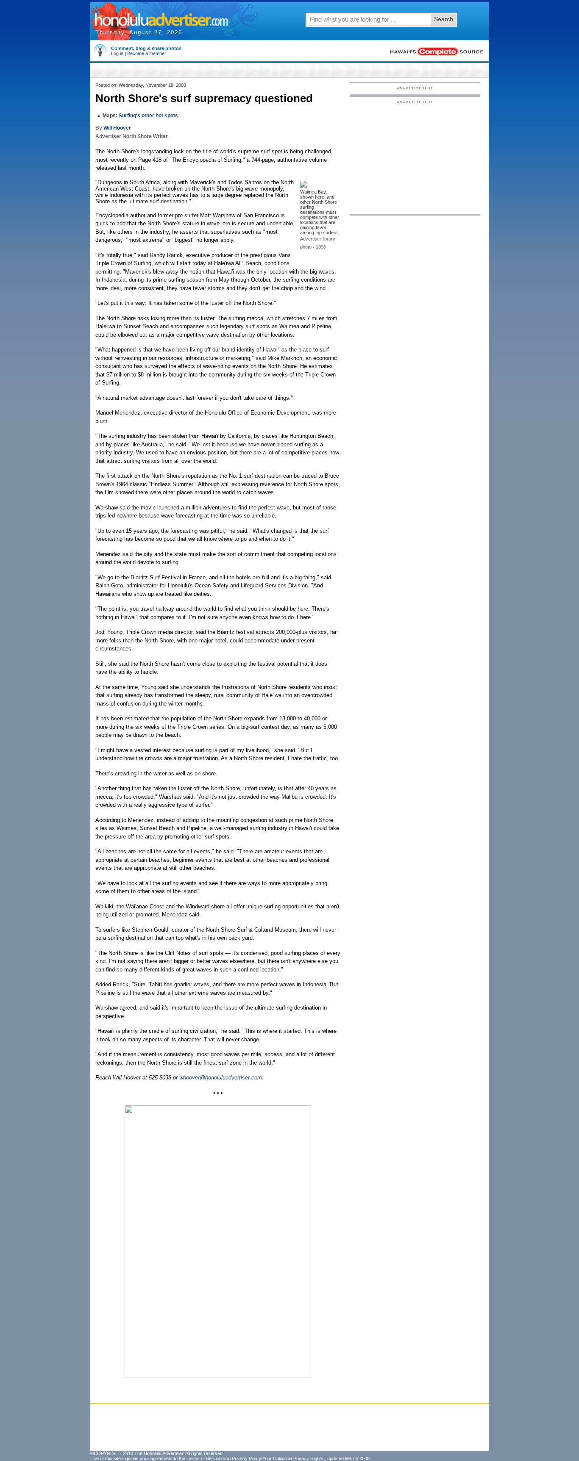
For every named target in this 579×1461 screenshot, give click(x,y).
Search (443, 19)
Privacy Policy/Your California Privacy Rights (277, 1458)
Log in (117, 53)
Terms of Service (204, 1458)
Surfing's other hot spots (148, 116)
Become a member (146, 53)
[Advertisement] (415, 157)
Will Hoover (117, 128)
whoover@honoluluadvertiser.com (220, 1077)
